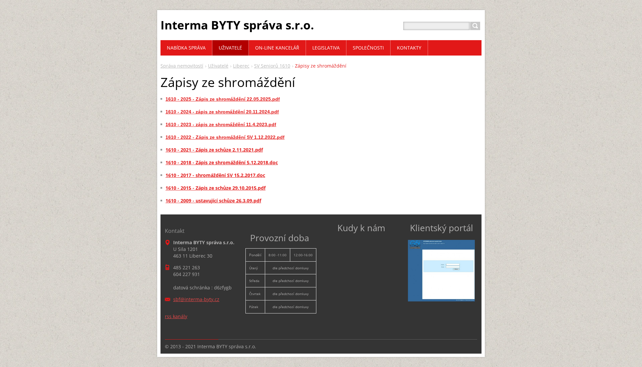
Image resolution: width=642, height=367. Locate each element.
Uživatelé (218, 66)
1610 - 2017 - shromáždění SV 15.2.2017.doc (215, 175)
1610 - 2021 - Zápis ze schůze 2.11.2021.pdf (214, 150)
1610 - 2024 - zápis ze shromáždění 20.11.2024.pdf (222, 111)
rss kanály (176, 316)
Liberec (241, 66)
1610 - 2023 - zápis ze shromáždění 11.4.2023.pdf (221, 124)
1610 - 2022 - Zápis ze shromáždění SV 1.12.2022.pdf (225, 137)
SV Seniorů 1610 (272, 66)
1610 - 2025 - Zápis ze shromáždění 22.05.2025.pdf (223, 99)
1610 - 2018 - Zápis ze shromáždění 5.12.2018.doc (222, 162)
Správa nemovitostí (181, 66)
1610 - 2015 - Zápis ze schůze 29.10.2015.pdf (215, 188)
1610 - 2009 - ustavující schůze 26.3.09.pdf (213, 200)
